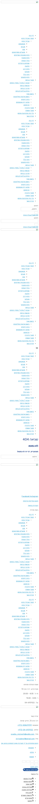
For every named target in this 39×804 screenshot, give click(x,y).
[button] (19, 348)
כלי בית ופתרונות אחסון (26, 113)
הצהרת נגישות (33, 505)
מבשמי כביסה (24, 86)
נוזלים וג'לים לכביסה (22, 91)
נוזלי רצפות (25, 61)
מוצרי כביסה (29, 80)
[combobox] (19, 221)
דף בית (31, 35)
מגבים (23, 47)
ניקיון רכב (26, 69)
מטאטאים (22, 44)
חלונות (27, 66)
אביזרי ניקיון (25, 41)
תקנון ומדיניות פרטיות (30, 501)
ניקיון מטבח (25, 58)
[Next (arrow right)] (32, 764)
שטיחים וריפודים (23, 63)
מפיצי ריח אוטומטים (22, 102)
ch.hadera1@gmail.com (25, 739)
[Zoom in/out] (24, 761)
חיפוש (36, 206)
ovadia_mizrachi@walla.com (22, 734)
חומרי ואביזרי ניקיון (27, 38)
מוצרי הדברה (29, 108)
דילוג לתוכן (34, 767)
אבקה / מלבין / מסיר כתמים (19, 83)
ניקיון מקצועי (25, 77)
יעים (23, 49)
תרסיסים (26, 105)
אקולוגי (27, 72)
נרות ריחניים (25, 99)
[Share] (32, 761)
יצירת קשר (30, 116)
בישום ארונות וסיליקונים (21, 97)
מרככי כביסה (24, 88)
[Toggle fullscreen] (28, 761)
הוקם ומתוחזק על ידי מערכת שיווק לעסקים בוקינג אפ (19, 743)
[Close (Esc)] (36, 761)
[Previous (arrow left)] (36, 764)
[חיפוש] (36, 212)
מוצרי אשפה (29, 110)
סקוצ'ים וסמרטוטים (18, 52)
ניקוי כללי (26, 74)
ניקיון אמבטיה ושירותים (21, 55)
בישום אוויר (30, 94)
